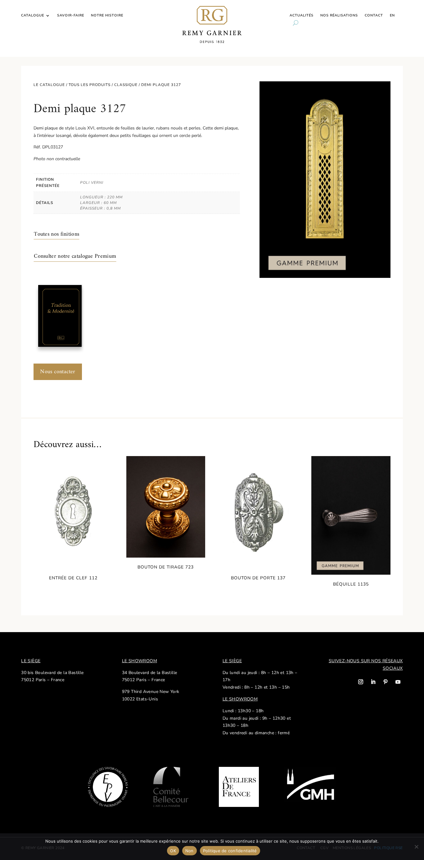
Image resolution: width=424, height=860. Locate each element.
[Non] (416, 847)
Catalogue (32, 15)
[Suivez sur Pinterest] (385, 682)
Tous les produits (90, 84)
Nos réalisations (339, 15)
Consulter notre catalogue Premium (75, 256)
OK (173, 850)
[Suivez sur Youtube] (398, 682)
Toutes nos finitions (56, 234)
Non (189, 850)
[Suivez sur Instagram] (361, 682)
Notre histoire (107, 15)
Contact (374, 15)
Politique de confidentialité (230, 850)
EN (392, 15)
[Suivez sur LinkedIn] (373, 682)
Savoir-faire (70, 15)
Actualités (301, 15)
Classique (126, 84)
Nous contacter (57, 372)
